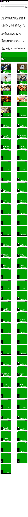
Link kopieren (4, 56)
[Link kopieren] (6, 72)
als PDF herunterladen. (5, 52)
